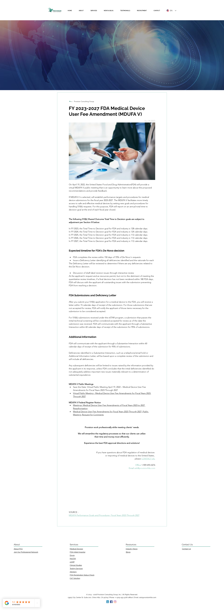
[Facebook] (111, 601)
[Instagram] (115, 601)
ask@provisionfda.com (147, 597)
